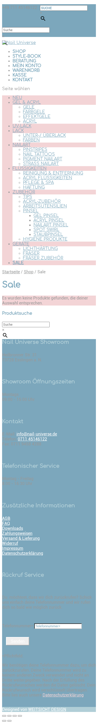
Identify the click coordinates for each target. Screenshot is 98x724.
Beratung (24, 61)
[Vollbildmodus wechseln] (15, 716)
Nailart (22, 145)
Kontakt (23, 80)
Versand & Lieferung (21, 538)
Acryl (30, 121)
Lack (18, 130)
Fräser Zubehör (43, 258)
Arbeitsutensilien (45, 206)
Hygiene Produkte (45, 239)
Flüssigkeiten (30, 168)
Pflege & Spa (38, 182)
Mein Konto (27, 65)
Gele (28, 107)
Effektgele (36, 116)
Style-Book (27, 56)
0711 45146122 (32, 439)
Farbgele (34, 112)
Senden (18, 641)
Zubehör (24, 192)
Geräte (21, 244)
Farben (31, 140)
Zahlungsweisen (17, 533)
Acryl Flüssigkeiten (47, 178)
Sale (18, 262)
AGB (6, 518)
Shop (19, 51)
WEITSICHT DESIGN (47, 709)
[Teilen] (9, 716)
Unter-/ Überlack (44, 135)
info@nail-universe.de (36, 434)
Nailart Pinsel (50, 225)
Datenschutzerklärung (22, 553)
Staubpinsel (48, 234)
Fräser (31, 253)
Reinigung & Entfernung (53, 173)
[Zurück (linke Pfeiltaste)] (4, 721)
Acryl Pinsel (48, 220)
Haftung (34, 187)
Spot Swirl (46, 229)
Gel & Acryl (27, 102)
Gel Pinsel (46, 215)
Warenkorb (26, 70)
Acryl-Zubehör (42, 201)
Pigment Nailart (42, 159)
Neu (17, 97)
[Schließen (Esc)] (4, 716)
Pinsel (30, 211)
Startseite (11, 271)
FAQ (6, 523)
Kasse (20, 75)
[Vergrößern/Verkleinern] (20, 716)
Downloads (12, 528)
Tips (27, 196)
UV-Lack (22, 126)
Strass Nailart (41, 163)
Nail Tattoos (39, 154)
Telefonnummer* (17, 625)
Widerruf (10, 543)
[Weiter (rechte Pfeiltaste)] (9, 721)
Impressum (12, 548)
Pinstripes (35, 149)
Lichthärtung (40, 248)
